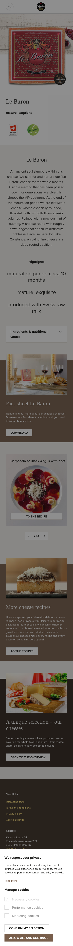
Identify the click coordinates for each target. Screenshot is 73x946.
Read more (10, 881)
